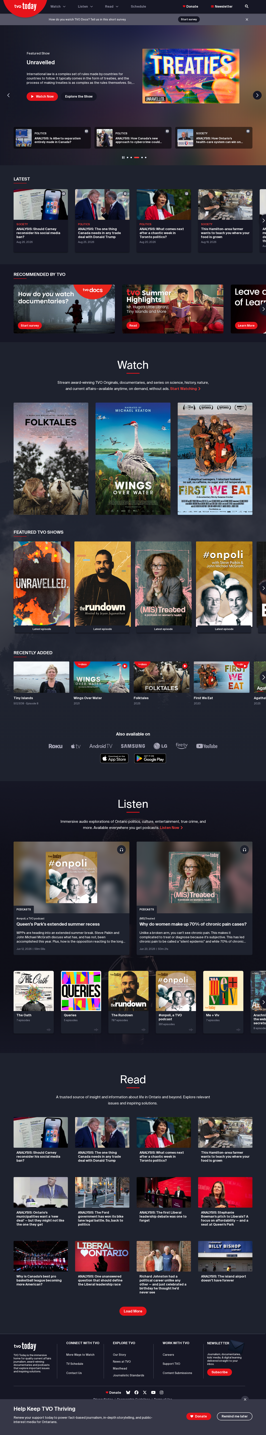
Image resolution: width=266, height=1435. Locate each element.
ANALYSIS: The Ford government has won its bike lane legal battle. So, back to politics (100, 1218)
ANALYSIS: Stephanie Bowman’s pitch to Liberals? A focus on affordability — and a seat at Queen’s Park (224, 1218)
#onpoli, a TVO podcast (30, 918)
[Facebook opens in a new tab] (136, 1392)
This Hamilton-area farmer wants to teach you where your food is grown (225, 1156)
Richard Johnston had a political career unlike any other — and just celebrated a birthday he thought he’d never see (163, 1284)
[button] (42, 96)
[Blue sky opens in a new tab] (128, 1392)
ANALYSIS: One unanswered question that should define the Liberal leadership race (100, 1280)
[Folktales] (190, 76)
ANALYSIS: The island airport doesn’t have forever (223, 1278)
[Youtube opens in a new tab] (153, 1392)
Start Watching (183, 388)
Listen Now (169, 827)
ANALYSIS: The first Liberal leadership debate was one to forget (163, 1216)
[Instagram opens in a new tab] (161, 1392)
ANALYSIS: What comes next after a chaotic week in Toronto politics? (162, 1156)
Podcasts (23, 909)
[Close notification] (247, 19)
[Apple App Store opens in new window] (114, 758)
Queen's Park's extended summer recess (58, 924)
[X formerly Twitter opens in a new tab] (145, 1392)
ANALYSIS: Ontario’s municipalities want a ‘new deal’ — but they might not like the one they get (40, 1218)
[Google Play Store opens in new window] (150, 758)
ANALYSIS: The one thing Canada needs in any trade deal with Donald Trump (99, 1156)
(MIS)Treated (147, 918)
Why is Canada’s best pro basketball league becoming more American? (39, 1280)
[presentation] (51, 459)
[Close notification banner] (245, 1399)
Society (22, 224)
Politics (84, 224)
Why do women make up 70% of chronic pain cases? (193, 924)
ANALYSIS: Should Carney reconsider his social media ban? (38, 1156)
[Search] (247, 6)
